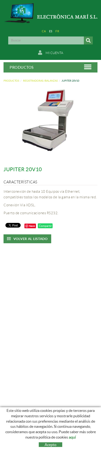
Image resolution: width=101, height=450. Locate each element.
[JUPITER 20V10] (49, 121)
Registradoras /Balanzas (40, 80)
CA (44, 31)
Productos (11, 80)
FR (57, 31)
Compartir (45, 225)
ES (50, 31)
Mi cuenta (54, 53)
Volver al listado (30, 239)
